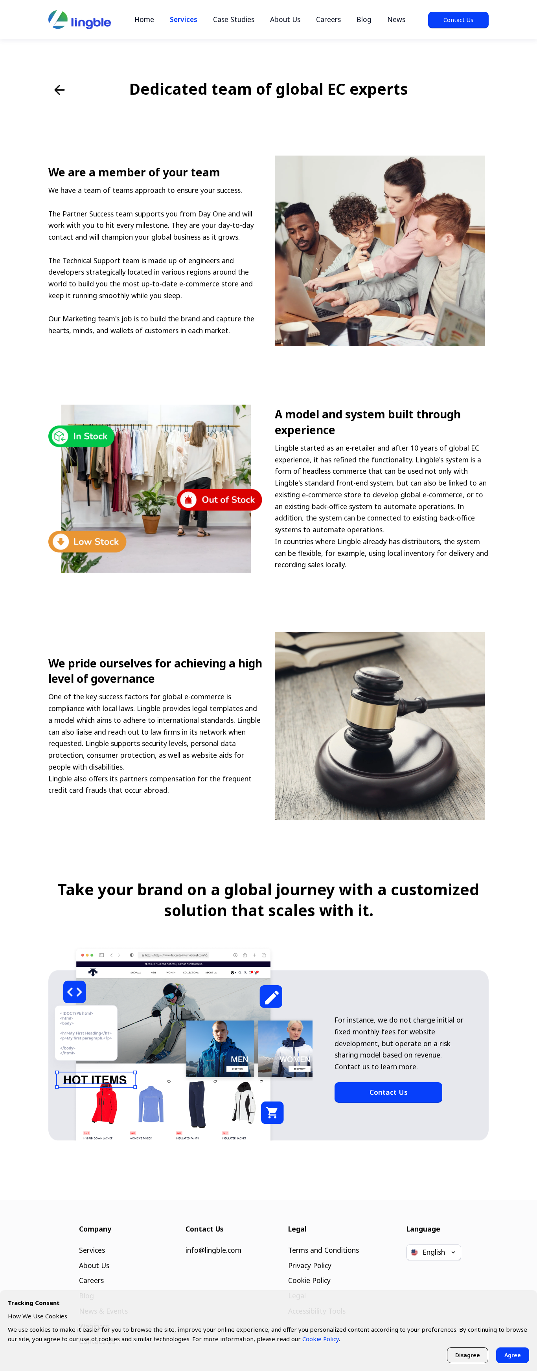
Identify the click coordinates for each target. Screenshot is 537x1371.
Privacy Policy (309, 1265)
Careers (328, 19)
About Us (285, 19)
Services (183, 19)
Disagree (467, 1355)
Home (144, 19)
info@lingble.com (213, 1250)
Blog (364, 19)
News (396, 19)
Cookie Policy (309, 1280)
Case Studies (233, 19)
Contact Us (458, 20)
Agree (512, 1355)
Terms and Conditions (323, 1250)
